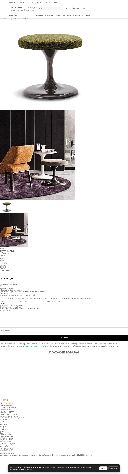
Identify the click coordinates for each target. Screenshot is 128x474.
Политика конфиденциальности (63, 455)
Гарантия (3, 303)
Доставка (38, 2)
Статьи (30, 2)
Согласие (66, 343)
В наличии (86, 15)
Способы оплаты (5, 286)
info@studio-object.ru (7, 453)
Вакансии (3, 419)
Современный (5, 270)
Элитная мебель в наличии (35, 346)
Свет (63, 15)
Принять (103, 468)
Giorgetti (3, 429)
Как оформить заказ (7, 411)
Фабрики (39, 15)
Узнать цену (8, 278)
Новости (3, 421)
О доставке (4, 293)
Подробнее (28, 469)
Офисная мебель (73, 15)
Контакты (56, 2)
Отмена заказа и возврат (8, 414)
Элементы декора (6, 435)
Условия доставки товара (9, 416)
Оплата (47, 2)
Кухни (57, 15)
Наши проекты (5, 409)
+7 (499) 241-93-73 (6, 438)
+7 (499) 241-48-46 (6, 440)
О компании (12, 2)
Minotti (2, 248)
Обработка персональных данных (12, 418)
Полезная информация (8, 407)
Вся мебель (49, 15)
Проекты (22, 2)
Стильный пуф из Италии (9, 345)
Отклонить (113, 468)
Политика (59, 343)
